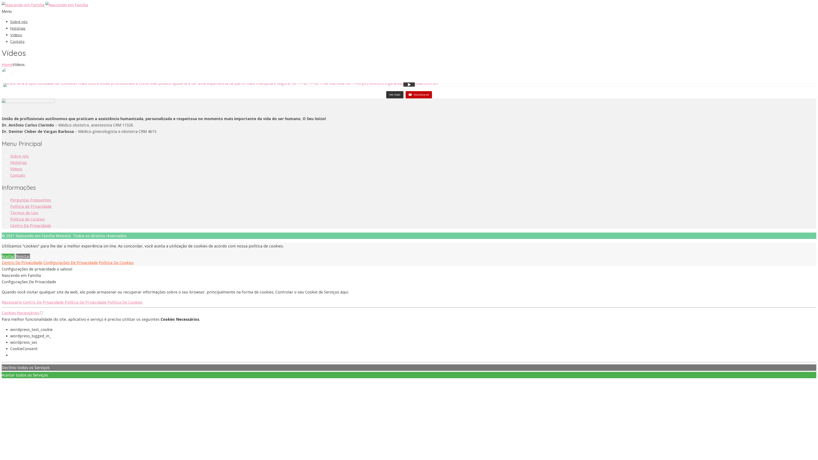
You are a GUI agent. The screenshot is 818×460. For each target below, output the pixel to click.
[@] (409, 73)
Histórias (18, 28)
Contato (17, 41)
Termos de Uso (24, 212)
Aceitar (8, 256)
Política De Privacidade (86, 302)
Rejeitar (23, 256)
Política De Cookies (116, 262)
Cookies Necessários (20, 312)
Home (7, 64)
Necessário (12, 302)
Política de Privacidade (31, 206)
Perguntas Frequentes (30, 200)
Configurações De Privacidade (70, 262)
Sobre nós (19, 22)
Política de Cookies (27, 219)
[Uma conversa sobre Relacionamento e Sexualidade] (307, 88)
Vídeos (16, 35)
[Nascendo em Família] (45, 4)
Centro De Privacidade (30, 225)
